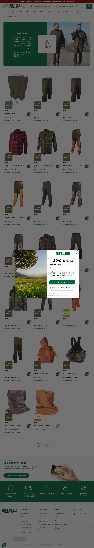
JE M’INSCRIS (62, 282)
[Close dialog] (76, 252)
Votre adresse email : (55, 264)
